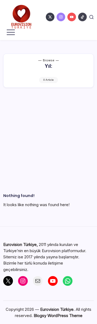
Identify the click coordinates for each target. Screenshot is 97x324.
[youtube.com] (71, 17)
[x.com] (50, 17)
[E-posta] (38, 281)
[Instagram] (23, 281)
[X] (8, 281)
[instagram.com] (61, 17)
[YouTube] (53, 281)
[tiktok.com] (82, 17)
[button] (91, 17)
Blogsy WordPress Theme (58, 315)
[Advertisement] (48, 146)
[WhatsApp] (67, 281)
